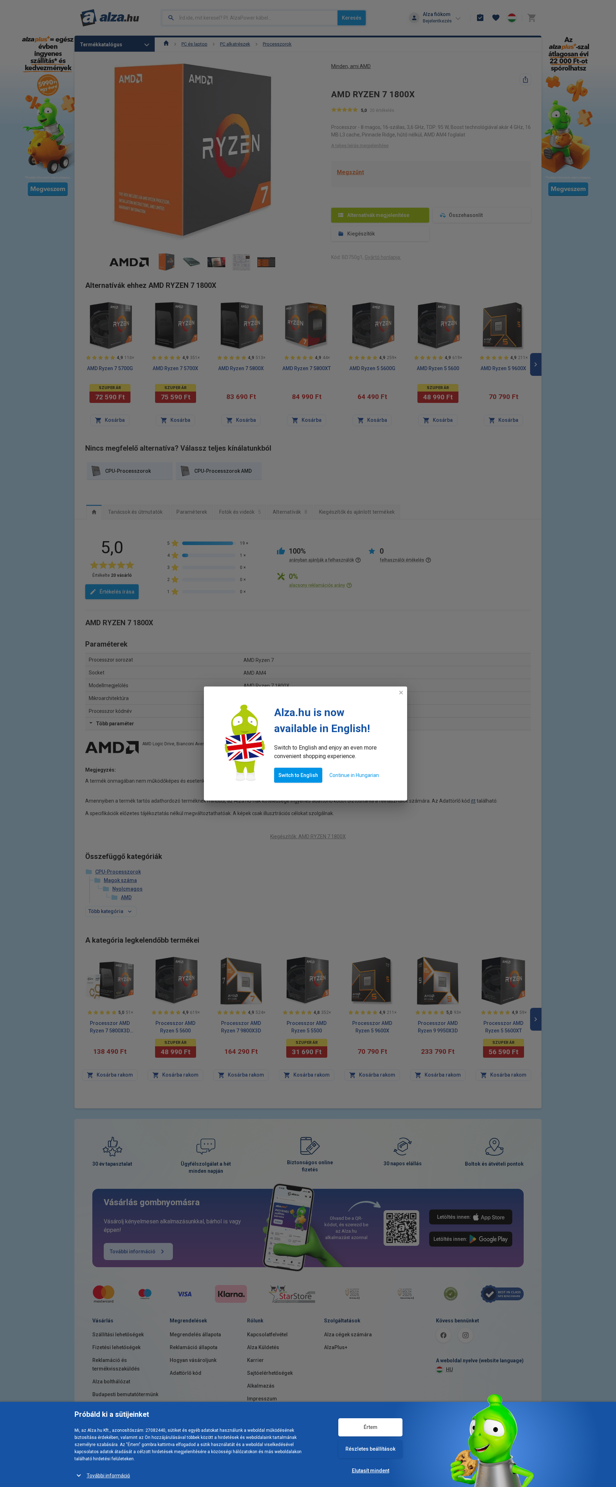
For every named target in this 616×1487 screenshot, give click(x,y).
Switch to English (298, 775)
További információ (108, 1475)
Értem (371, 1427)
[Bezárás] (401, 692)
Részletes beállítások (370, 1449)
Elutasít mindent (370, 1470)
